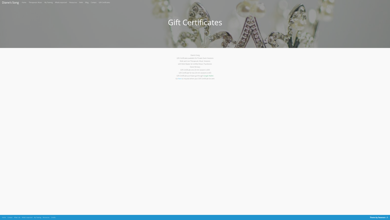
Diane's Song (10, 2)
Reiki (81, 2)
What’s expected (61, 2)
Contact (93, 2)
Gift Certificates (104, 2)
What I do (17, 217)
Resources (73, 2)
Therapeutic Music (35, 2)
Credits (53, 217)
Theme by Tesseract (378, 217)
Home (24, 2)
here (179, 79)
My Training (48, 2)
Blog (86, 2)
